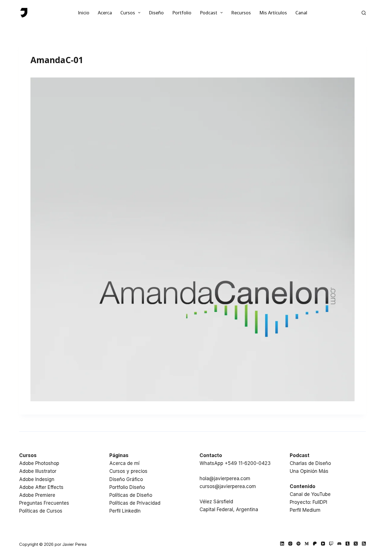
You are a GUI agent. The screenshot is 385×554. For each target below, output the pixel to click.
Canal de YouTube (310, 494)
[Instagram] (290, 544)
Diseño (156, 13)
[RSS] (364, 544)
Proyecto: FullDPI (308, 502)
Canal (301, 13)
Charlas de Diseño (310, 463)
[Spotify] (298, 544)
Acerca (105, 13)
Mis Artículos (273, 13)
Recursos (241, 13)
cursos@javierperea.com (228, 486)
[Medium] (307, 544)
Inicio (83, 13)
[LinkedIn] (282, 544)
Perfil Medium (305, 510)
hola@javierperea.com (225, 478)
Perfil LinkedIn (125, 511)
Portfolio (181, 13)
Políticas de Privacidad (134, 503)
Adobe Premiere (37, 495)
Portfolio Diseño (127, 487)
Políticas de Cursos (40, 511)
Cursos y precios (128, 471)
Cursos (127, 13)
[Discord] (339, 544)
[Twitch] (331, 544)
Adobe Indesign (36, 479)
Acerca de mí (124, 463)
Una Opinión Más (309, 471)
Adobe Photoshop (39, 463)
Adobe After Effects (41, 487)
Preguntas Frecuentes (44, 503)
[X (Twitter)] (356, 544)
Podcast (208, 13)
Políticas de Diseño (130, 495)
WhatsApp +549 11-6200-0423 (235, 463)
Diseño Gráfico (126, 479)
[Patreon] (315, 544)
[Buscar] (364, 13)
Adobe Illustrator (37, 471)
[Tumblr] (347, 544)
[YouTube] (323, 544)
